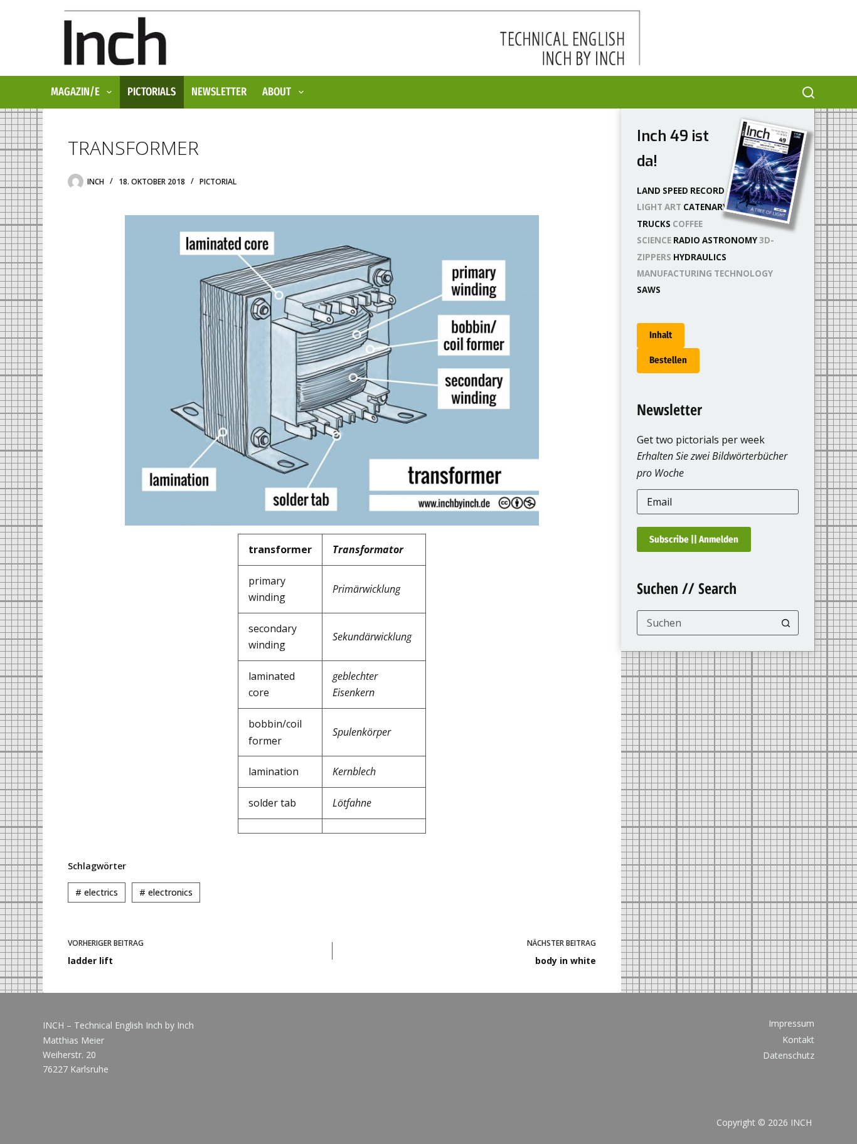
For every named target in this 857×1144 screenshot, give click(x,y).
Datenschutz (788, 1055)
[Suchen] (808, 92)
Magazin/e (75, 91)
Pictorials (151, 91)
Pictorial (218, 181)
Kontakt (798, 1040)
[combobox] (705, 622)
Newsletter (219, 91)
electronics (166, 892)
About (276, 91)
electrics (96, 892)
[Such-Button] (786, 623)
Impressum (791, 1023)
